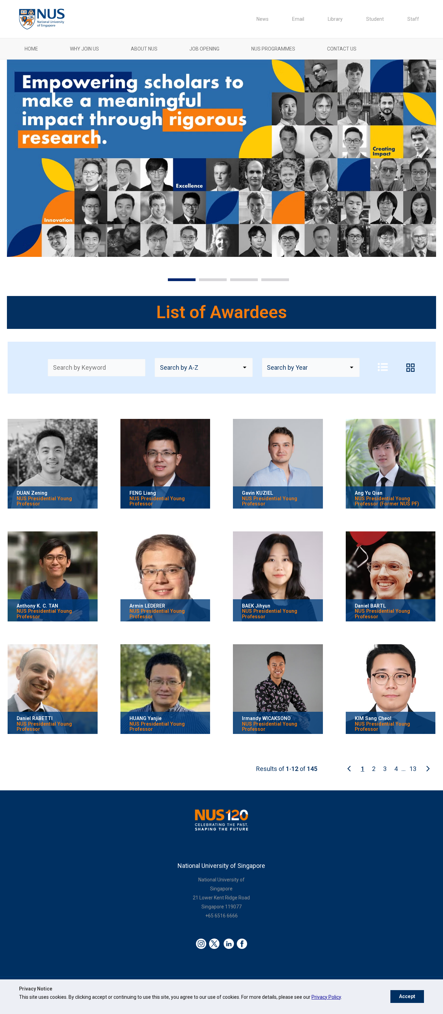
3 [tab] (233, 281)
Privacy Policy (326, 997)
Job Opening (204, 49)
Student (375, 19)
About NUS (144, 49)
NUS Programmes (273, 49)
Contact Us (341, 49)
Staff (413, 19)
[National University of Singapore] (42, 18)
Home (31, 49)
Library (335, 19)
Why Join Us (84, 49)
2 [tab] (202, 281)
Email (298, 19)
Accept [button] (407, 996)
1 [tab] (171, 281)
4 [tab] (264, 281)
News (262, 19)
